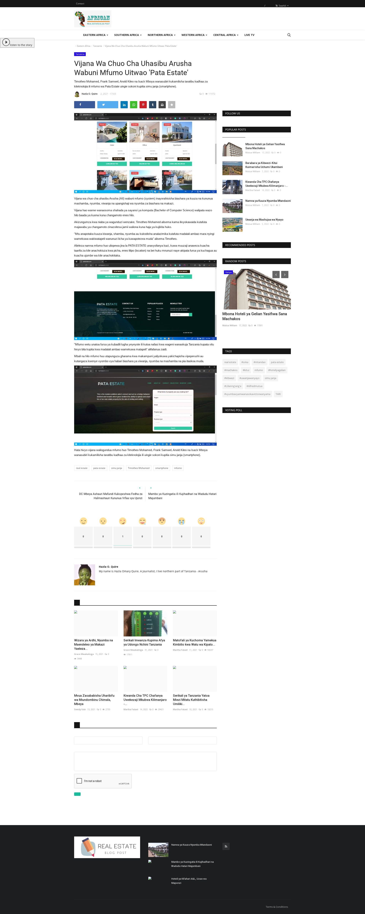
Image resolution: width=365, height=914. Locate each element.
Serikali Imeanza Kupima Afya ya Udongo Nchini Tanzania (144, 642)
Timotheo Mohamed (138, 468)
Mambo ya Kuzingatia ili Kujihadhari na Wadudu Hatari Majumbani (182, 496)
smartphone (161, 468)
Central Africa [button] (224, 35)
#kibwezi (229, 378)
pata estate (99, 468)
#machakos (230, 370)
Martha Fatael (180, 649)
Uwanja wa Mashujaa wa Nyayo (264, 219)
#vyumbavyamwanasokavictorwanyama (247, 394)
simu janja (116, 468)
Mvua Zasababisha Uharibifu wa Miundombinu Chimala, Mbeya (94, 700)
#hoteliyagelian (277, 370)
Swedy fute (80, 709)
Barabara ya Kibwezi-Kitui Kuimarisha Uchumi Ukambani (264, 165)
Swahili (282, 5)
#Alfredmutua (254, 386)
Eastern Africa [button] (94, 35)
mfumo (178, 468)
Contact (80, 3)
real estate (81, 468)
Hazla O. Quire (90, 93)
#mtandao (260, 362)
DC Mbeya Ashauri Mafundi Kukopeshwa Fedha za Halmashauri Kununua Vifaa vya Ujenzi (110, 496)
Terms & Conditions (277, 906)
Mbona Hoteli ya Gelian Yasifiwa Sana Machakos (265, 146)
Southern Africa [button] (127, 35)
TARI (278, 394)
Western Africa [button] (193, 35)
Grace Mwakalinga (84, 654)
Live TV (249, 35)
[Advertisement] (256, 78)
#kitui (246, 370)
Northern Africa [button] (161, 35)
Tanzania (97, 45)
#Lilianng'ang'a (232, 386)
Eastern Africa (83, 45)
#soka (244, 362)
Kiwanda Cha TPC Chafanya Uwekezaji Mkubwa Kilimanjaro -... (145, 700)
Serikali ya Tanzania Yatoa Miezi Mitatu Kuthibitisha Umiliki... (191, 700)
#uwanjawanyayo (249, 378)
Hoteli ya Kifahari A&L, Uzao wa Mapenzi (188, 880)
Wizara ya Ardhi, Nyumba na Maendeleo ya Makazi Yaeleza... (93, 644)
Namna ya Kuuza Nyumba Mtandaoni (268, 200)
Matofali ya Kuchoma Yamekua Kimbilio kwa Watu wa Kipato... (194, 642)
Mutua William (252, 152)
